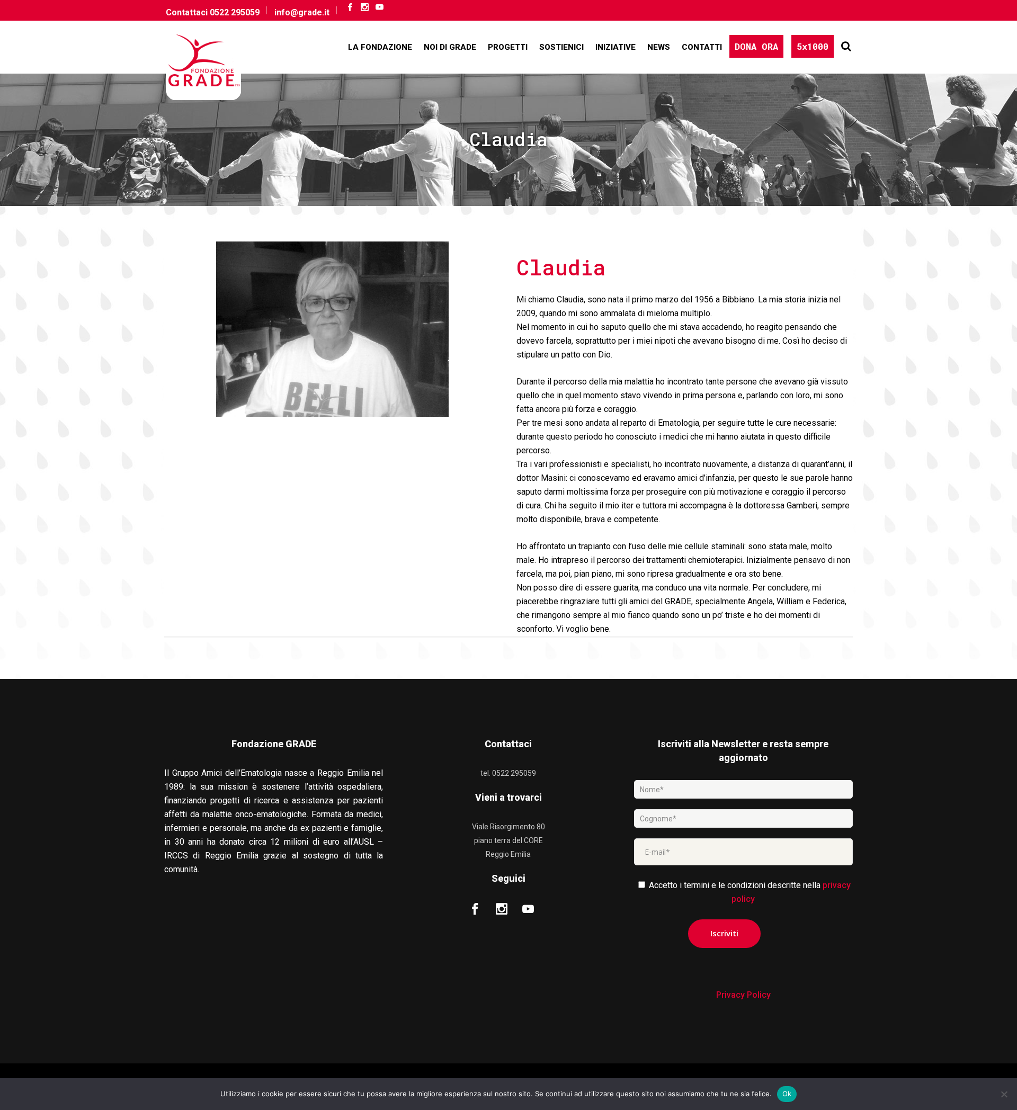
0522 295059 (235, 12)
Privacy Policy (743, 995)
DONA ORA (756, 46)
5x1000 (812, 46)
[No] (1003, 1094)
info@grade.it (301, 12)
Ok (787, 1093)
